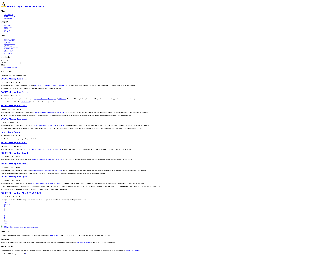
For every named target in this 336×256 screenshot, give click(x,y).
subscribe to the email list (84, 242)
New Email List (8, 32)
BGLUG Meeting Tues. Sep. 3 (14, 119)
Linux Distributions (9, 40)
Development (8, 53)
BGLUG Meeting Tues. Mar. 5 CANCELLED (21, 193)
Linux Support (8, 25)
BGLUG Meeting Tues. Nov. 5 (14, 92)
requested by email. (55, 235)
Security (6, 45)
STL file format (25, 102)
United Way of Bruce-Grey (132, 250)
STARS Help (8, 27)
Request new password (10, 67)
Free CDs (7, 30)
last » (5, 223)
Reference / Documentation (11, 47)
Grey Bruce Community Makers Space (45, 85)
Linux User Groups (9, 39)
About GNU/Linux (9, 16)
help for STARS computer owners (34, 254)
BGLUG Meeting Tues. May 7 (14, 163)
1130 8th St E (61, 85)
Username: (4, 61)
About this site (8, 18)
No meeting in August (10, 132)
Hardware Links (8, 48)
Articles (6, 28)
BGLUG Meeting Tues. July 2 (14, 142)
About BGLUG (8, 15)
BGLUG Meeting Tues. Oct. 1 (14, 105)
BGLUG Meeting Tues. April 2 (14, 177)
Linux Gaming (8, 51)
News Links (7, 42)
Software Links (8, 50)
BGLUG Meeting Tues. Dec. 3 (14, 79)
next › (5, 221)
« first (5, 202)
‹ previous (7, 204)
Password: (4, 62)
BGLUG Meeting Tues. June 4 (14, 153)
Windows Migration (9, 44)
